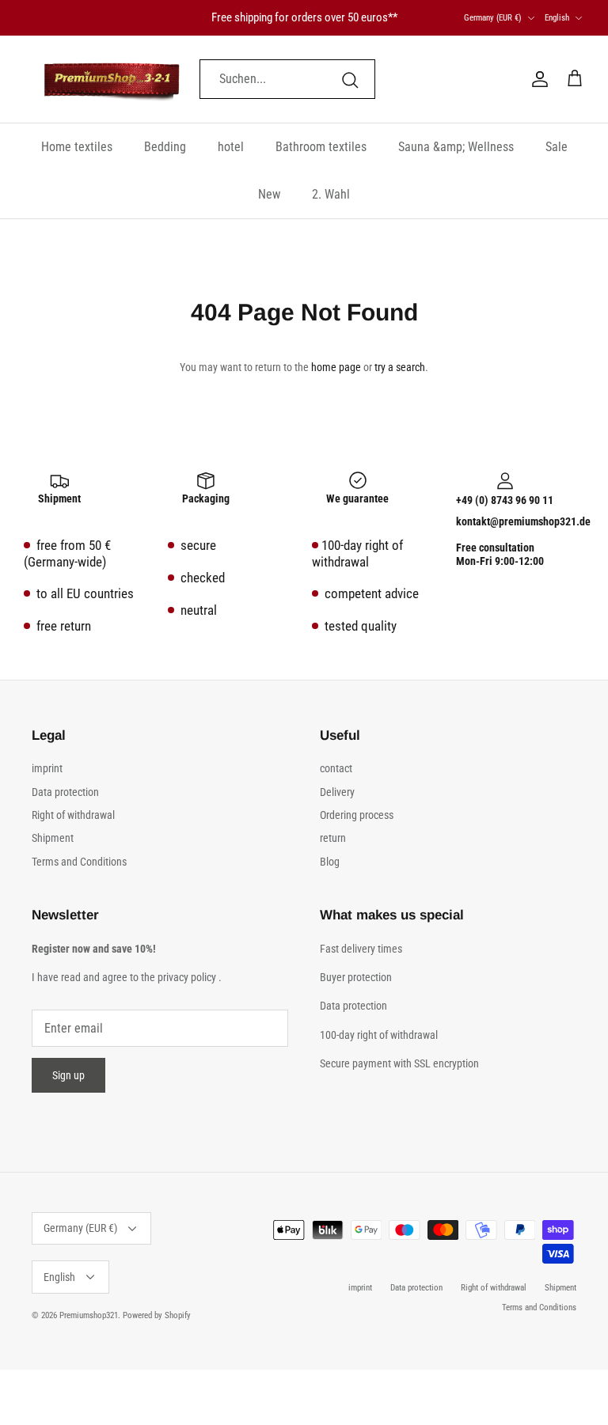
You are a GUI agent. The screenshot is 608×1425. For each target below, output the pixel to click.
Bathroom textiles (321, 146)
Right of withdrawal (73, 815)
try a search (399, 367)
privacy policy (187, 977)
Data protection (65, 792)
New (269, 194)
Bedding (165, 146)
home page (336, 367)
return (333, 838)
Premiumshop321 (88, 1315)
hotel (231, 146)
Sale (556, 146)
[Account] (536, 79)
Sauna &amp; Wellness (456, 146)
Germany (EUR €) (493, 18)
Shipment (53, 838)
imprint (47, 768)
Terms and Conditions (79, 861)
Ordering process (356, 815)
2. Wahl (331, 194)
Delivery (337, 792)
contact (336, 768)
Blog (330, 861)
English (557, 18)
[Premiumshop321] (112, 79)
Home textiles (76, 146)
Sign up (68, 1075)
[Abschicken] (349, 79)
